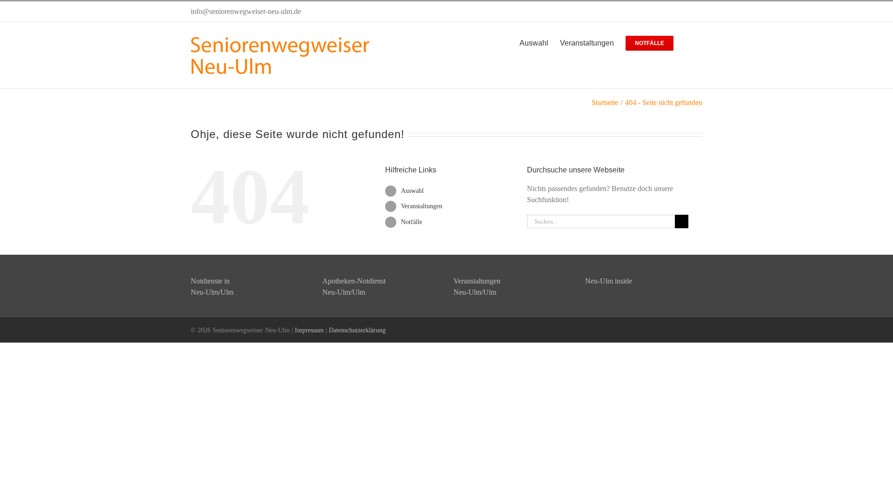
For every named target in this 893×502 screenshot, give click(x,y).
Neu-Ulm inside (608, 281)
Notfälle (411, 221)
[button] (688, 42)
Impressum (309, 330)
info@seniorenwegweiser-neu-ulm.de (246, 11)
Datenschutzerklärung (357, 330)
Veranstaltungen (421, 206)
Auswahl (412, 190)
